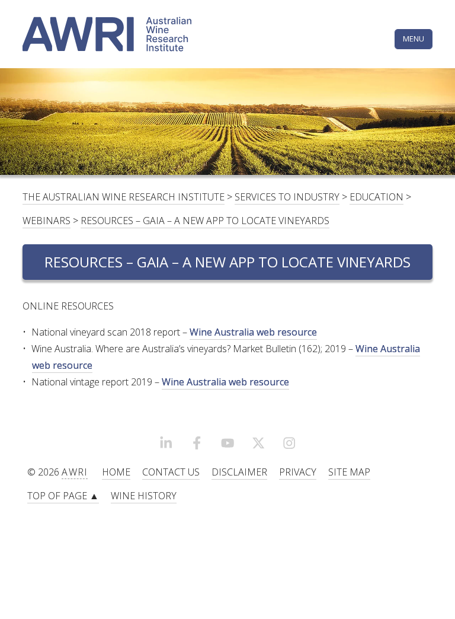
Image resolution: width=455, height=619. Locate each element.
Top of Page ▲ (63, 495)
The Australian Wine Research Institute (124, 196)
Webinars (47, 220)
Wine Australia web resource (253, 332)
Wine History (144, 495)
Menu (413, 38)
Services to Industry (287, 196)
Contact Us (171, 471)
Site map (349, 471)
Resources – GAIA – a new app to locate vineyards (205, 220)
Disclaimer (239, 471)
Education (376, 196)
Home (116, 471)
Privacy (297, 471)
